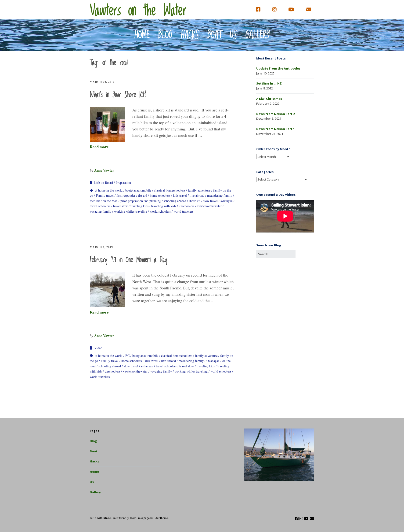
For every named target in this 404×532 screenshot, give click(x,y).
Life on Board (103, 182)
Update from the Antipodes (278, 68)
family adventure (199, 190)
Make (107, 517)
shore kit (194, 201)
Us (233, 35)
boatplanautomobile (138, 190)
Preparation (123, 182)
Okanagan (213, 360)
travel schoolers (100, 206)
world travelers (183, 211)
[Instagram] (274, 9)
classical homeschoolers (169, 190)
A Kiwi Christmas (269, 98)
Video (98, 348)
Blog (165, 35)
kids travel (180, 195)
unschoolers (186, 206)
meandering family (219, 195)
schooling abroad (175, 201)
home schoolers (160, 195)
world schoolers (160, 211)
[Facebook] (259, 9)
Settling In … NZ (269, 83)
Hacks (190, 35)
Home (142, 35)
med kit (95, 201)
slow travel (210, 201)
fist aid (142, 195)
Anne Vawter (104, 170)
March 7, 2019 (101, 247)
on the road (110, 201)
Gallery (257, 35)
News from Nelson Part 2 (275, 114)
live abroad (197, 195)
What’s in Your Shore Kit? (118, 95)
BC (127, 355)
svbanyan (226, 201)
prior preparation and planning (140, 201)
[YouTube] (291, 9)
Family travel (105, 195)
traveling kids (139, 206)
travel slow (120, 206)
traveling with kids (163, 206)
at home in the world (109, 190)
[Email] (308, 9)
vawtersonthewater (209, 206)
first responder (125, 195)
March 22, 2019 (102, 82)
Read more (99, 147)
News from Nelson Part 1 (275, 129)
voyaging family (100, 211)
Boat (214, 35)
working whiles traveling (130, 211)
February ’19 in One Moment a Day (128, 260)
